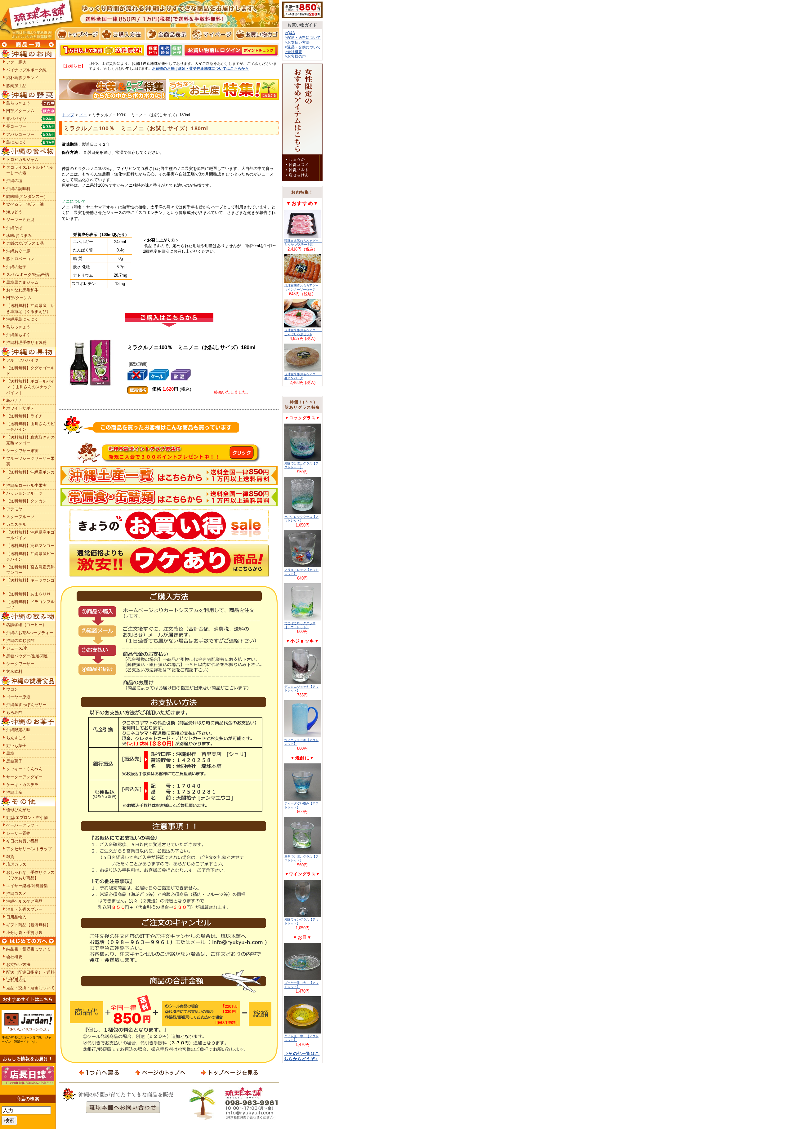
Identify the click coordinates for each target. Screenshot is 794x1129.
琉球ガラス (16, 864)
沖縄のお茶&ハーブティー (29, 632)
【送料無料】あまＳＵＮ (28, 594)
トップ (68, 115)
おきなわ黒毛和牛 (22, 290)
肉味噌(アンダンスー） (27, 196)
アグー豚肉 (16, 62)
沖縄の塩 (14, 180)
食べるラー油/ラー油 (25, 204)
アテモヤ (14, 509)
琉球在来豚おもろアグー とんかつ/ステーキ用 (303, 242)
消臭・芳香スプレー (24, 909)
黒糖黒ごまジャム (22, 282)
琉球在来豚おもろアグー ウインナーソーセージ (303, 287)
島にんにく (16, 142)
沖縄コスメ (16, 893)
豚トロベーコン (20, 258)
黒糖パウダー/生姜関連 (27, 656)
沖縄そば (14, 227)
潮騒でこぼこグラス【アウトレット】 (301, 465)
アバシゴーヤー (20, 134)
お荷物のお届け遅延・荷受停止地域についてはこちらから (200, 68)
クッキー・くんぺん (24, 769)
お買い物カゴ (256, 34)
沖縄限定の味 (18, 729)
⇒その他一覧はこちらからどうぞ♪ (301, 1056)
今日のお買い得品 (22, 841)
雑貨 (10, 856)
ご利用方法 (16, 980)
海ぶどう (14, 212)
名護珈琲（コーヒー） (26, 624)
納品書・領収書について (28, 949)
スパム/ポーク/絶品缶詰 (27, 274)
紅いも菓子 (16, 745)
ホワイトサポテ (20, 408)
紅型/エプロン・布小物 (27, 817)
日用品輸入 (16, 917)
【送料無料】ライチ (24, 416)
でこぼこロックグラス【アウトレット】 (299, 625)
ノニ (83, 115)
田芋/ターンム (19, 298)
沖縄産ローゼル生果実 (26, 485)
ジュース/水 (17, 648)
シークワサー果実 (22, 450)
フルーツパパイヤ (22, 360)
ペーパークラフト (22, 825)
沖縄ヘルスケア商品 (24, 901)
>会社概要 (293, 52)
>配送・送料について (303, 37)
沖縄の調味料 (18, 188)
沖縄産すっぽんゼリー (26, 704)
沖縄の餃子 (16, 266)
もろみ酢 (14, 712)
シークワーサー (20, 663)
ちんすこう (16, 738)
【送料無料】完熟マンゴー (30, 545)
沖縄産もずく (18, 334)
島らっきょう (18, 103)
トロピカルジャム (22, 159)
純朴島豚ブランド (22, 77)
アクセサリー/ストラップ (29, 849)
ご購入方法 (122, 34)
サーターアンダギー (24, 777)
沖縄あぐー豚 (18, 251)
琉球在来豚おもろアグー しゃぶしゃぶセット (303, 332)
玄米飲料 (14, 671)
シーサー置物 (18, 833)
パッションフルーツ (24, 493)
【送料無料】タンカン (26, 501)
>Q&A (290, 33)
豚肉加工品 (16, 85)
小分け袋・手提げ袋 (24, 932)
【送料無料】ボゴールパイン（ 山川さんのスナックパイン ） (30, 387)
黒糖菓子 (14, 761)
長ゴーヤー (16, 126)
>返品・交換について (303, 47)
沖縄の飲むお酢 (20, 640)
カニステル (16, 524)
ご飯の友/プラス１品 (25, 243)
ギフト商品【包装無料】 (28, 924)
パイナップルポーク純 (26, 70)
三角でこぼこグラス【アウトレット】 (301, 858)
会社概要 (14, 956)
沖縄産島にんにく (22, 319)
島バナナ (14, 400)
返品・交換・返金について (30, 987)
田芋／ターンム (20, 111)
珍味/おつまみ (19, 235)
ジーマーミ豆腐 (20, 219)
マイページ (211, 34)
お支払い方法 (18, 964)
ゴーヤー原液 (18, 697)
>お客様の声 (295, 56)
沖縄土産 (14, 792)
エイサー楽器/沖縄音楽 (27, 885)
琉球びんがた (18, 809)
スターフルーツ (20, 516)
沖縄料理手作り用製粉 (26, 342)
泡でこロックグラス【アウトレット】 (301, 518)
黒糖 (10, 753)
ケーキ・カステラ (22, 784)
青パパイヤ (16, 118)
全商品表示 (166, 34)
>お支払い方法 (297, 42)
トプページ (77, 34)
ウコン (12, 689)
